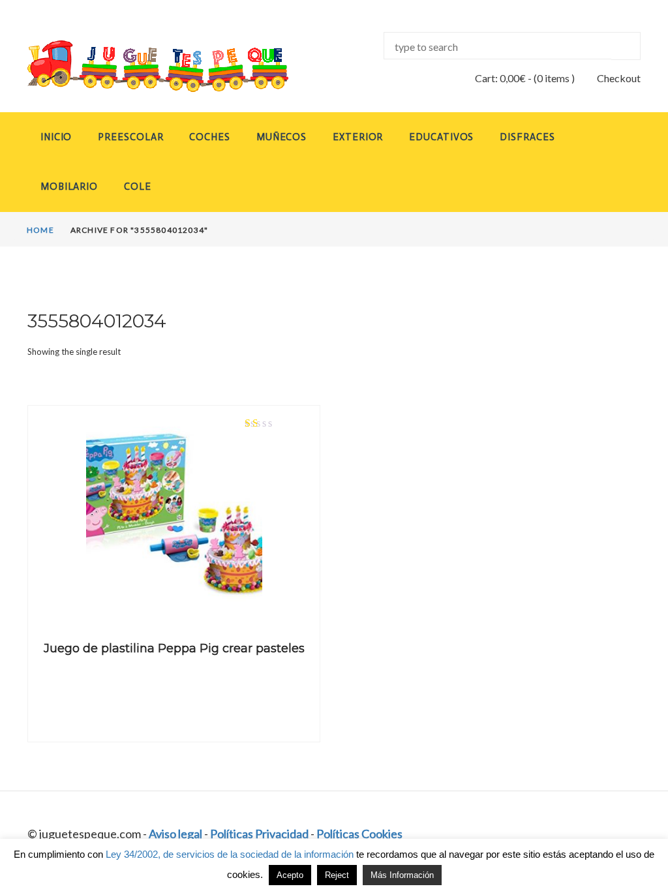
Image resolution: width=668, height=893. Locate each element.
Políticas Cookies (359, 833)
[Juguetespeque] (157, 66)
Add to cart (174, 602)
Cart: (500, 78)
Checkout (619, 78)
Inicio (56, 137)
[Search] (626, 46)
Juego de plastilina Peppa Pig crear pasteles (174, 648)
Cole (137, 186)
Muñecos (281, 137)
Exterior (358, 137)
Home (40, 230)
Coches (209, 137)
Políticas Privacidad (259, 833)
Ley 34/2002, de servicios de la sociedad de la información (230, 854)
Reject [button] (337, 875)
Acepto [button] (290, 875)
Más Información (402, 875)
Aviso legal (175, 833)
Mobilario (69, 186)
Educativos (441, 137)
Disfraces (527, 137)
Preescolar (130, 137)
